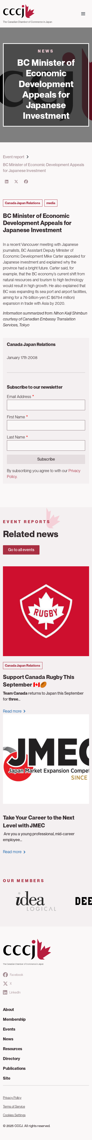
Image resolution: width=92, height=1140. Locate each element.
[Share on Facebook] (26, 182)
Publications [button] (14, 1068)
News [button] (8, 1039)
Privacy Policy (12, 1098)
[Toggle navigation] (83, 14)
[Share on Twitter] (16, 182)
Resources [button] (12, 1049)
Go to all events (21, 549)
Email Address (19, 396)
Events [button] (9, 1029)
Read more (12, 711)
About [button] (8, 1009)
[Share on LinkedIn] (6, 182)
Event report (13, 157)
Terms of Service (14, 1106)
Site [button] (6, 1078)
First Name (16, 417)
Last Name (16, 437)
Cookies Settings (14, 1115)
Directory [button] (11, 1058)
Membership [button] (14, 1019)
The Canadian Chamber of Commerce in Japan (27, 21)
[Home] (27, 11)
